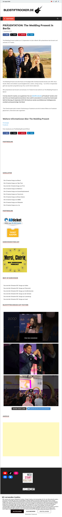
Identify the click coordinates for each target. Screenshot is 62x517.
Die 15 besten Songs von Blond (12, 180)
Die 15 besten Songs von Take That (13, 183)
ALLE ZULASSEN (17, 511)
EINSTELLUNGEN (44, 511)
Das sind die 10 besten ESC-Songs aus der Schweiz (17, 293)
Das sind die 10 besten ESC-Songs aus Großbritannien (18, 291)
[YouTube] (51, 1)
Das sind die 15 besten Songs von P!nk (14, 186)
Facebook (5, 125)
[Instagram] (54, 1)
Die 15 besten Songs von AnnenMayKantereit (16, 191)
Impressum (34, 514)
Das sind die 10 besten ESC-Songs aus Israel (16, 299)
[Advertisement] (31, 439)
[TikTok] (56, 1)
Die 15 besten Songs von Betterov (13, 188)
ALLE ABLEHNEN (30, 511)
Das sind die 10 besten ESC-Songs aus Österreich (17, 288)
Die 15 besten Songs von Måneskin (13, 202)
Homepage (6, 122)
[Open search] (57, 19)
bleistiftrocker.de (36, 96)
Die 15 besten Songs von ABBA (12, 199)
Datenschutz (28, 514)
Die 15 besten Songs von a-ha (12, 205)
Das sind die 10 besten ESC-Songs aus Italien (16, 285)
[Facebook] (58, 1)
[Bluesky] (10, 477)
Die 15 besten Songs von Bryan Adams (14, 197)
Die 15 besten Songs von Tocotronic (13, 194)
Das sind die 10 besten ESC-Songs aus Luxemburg (17, 296)
